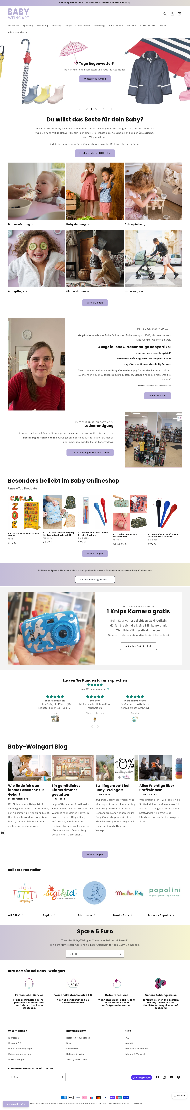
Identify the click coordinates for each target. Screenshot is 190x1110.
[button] (17, 32)
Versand (102, 1103)
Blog (68, 1043)
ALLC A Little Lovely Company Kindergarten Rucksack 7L (58, 534)
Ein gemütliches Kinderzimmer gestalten (66, 790)
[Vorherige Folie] (79, 109)
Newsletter (72, 1048)
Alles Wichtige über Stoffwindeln (156, 788)
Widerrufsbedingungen (20, 1048)
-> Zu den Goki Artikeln (138, 646)
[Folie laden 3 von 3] (96, 108)
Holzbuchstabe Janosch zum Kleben (24, 534)
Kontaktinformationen (119, 1103)
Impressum (13, 1037)
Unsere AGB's (15, 1043)
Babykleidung (76, 224)
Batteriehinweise (75, 1054)
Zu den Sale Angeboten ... (95, 579)
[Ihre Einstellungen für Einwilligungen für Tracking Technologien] (2, 832)
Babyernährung (19, 224)
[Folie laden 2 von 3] (91, 108)
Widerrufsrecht (58, 1103)
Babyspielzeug (135, 224)
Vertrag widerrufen (76, 1059)
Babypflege (16, 291)
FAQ (127, 1037)
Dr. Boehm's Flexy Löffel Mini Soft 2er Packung (93, 534)
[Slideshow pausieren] (111, 109)
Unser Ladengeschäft (19, 1059)
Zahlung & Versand (135, 1054)
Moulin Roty (121, 915)
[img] (95, 685)
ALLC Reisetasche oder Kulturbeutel (125, 535)
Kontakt (129, 1043)
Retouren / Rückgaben (78, 1037)
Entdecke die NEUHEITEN (94, 153)
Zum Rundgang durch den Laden (90, 452)
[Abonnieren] (120, 954)
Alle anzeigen (95, 302)
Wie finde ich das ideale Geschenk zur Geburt (26, 790)
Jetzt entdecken (95, 83)
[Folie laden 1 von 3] (86, 108)
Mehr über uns (157, 395)
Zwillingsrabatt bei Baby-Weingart (112, 788)
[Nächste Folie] (104, 109)
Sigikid (47, 915)
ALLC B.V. (14, 915)
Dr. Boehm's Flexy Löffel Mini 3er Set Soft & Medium (163, 535)
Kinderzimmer (76, 291)
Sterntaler (85, 915)
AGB (93, 1103)
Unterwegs (132, 291)
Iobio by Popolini (159, 915)
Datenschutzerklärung (20, 1054)
